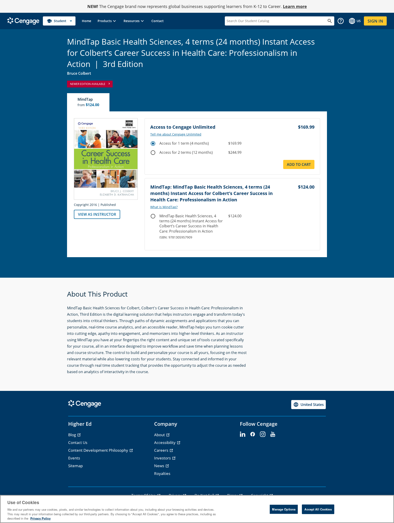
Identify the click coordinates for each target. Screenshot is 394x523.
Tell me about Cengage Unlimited (175, 134)
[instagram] (262, 434)
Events (74, 458)
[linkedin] (242, 434)
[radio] (153, 143)
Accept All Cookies (318, 509)
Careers (161, 450)
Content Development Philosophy (98, 450)
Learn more (295, 6)
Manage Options (284, 509)
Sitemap (75, 465)
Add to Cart (299, 164)
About (160, 434)
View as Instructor (97, 214)
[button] (107, 21)
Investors (163, 458)
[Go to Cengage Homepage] (23, 20)
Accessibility (165, 442)
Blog (72, 434)
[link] (86, 21)
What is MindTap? (164, 207)
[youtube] (272, 434)
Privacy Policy (40, 518)
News (159, 465)
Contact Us (77, 442)
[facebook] (252, 434)
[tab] (88, 102)
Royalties (162, 473)
